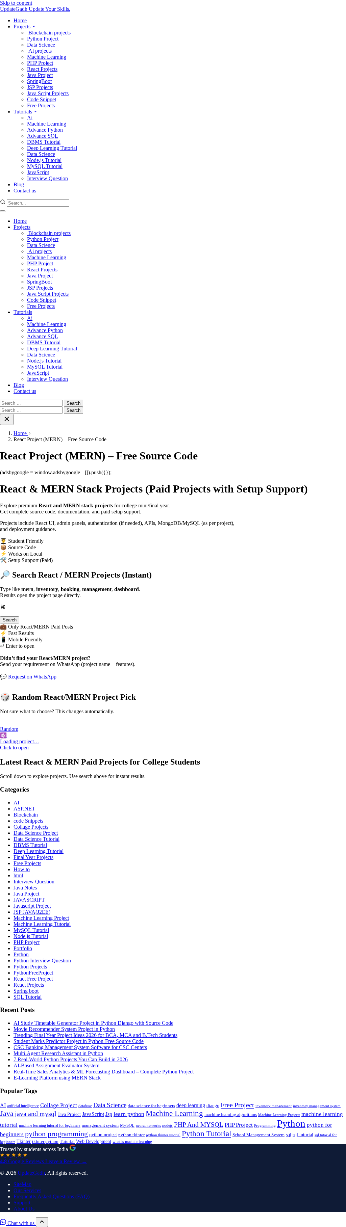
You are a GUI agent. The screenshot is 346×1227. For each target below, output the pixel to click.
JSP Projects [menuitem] (40, 87)
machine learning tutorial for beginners (49, 1125)
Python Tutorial (206, 1133)
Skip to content (16, 3)
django (212, 1105)
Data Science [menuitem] (41, 45)
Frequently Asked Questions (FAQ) (52, 1196)
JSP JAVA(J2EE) (32, 912)
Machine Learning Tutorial (42, 924)
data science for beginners (151, 1105)
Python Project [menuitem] (42, 39)
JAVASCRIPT (29, 900)
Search (10, 619)
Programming (265, 1125)
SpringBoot (39, 282)
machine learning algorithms (230, 1114)
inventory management (273, 1106)
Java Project (40, 275)
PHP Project (40, 263)
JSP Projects (40, 288)
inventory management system (317, 1106)
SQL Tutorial (28, 997)
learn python (129, 1114)
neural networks (148, 1125)
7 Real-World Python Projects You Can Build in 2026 (71, 1059)
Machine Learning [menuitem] (46, 57)
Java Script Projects (48, 294)
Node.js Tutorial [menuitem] (44, 160)
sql (288, 1134)
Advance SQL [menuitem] (42, 136)
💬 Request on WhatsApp (28, 676)
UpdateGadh (31, 1173)
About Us (24, 1208)
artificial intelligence (23, 1105)
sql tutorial (303, 1134)
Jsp (108, 1114)
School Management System (258, 1134)
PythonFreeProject (33, 973)
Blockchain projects (49, 233)
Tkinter (24, 1141)
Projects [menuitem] (23, 26)
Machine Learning (46, 257)
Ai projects (39, 251)
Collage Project (58, 1105)
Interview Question (47, 379)
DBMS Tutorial (43, 342)
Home (20, 221)
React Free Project (33, 979)
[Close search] (7, 419)
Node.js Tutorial (44, 361)
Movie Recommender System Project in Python (64, 1029)
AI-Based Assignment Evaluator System (56, 1065)
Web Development (93, 1141)
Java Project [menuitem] (40, 75)
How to (22, 869)
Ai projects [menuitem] (39, 51)
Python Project (42, 239)
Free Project (237, 1105)
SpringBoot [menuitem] (39, 81)
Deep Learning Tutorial (52, 348)
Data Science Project (36, 833)
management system (100, 1125)
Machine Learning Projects (279, 1115)
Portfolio (23, 948)
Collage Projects (31, 827)
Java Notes (25, 887)
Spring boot (26, 991)
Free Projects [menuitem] (41, 105)
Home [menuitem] (20, 20)
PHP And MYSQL (198, 1124)
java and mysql (35, 1113)
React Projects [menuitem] (42, 69)
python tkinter (131, 1134)
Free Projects (41, 306)
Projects (22, 227)
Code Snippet (41, 300)
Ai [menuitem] (29, 118)
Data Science (41, 245)
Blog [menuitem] (19, 184)
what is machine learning (132, 1141)
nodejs (167, 1125)
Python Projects (30, 966)
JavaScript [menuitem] (38, 172)
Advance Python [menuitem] (45, 130)
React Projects (42, 269)
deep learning (190, 1105)
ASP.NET (24, 808)
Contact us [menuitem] (25, 190)
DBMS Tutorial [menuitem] (43, 142)
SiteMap (22, 1184)
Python (21, 954)
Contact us (25, 391)
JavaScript (38, 373)
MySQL (127, 1125)
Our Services (27, 1190)
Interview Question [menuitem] (47, 178)
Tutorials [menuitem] (23, 111)
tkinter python (45, 1141)
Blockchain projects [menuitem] (49, 32)
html (18, 875)
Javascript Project (32, 906)
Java (7, 1114)
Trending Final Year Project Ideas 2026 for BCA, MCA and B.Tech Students (95, 1035)
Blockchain (26, 815)
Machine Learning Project (41, 918)
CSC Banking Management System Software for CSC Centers (80, 1047)
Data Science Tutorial (36, 839)
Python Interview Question (42, 960)
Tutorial (67, 1141)
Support (22, 1202)
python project (103, 1134)
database (85, 1105)
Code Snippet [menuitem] (41, 99)
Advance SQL (42, 336)
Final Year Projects (33, 857)
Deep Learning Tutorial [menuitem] (52, 148)
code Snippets (28, 821)
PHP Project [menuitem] (40, 63)
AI (16, 802)
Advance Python (45, 330)
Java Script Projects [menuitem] (48, 93)
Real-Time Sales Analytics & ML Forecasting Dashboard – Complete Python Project (104, 1071)
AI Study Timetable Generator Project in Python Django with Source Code (93, 1023)
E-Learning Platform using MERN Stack (57, 1078)
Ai (29, 318)
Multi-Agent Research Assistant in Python (58, 1053)
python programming (56, 1134)
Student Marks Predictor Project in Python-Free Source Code (79, 1041)
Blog (19, 385)
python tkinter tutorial (163, 1135)
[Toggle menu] (2, 211)
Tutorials (23, 312)
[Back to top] (42, 1222)
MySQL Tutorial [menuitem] (45, 166)
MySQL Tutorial (45, 367)
